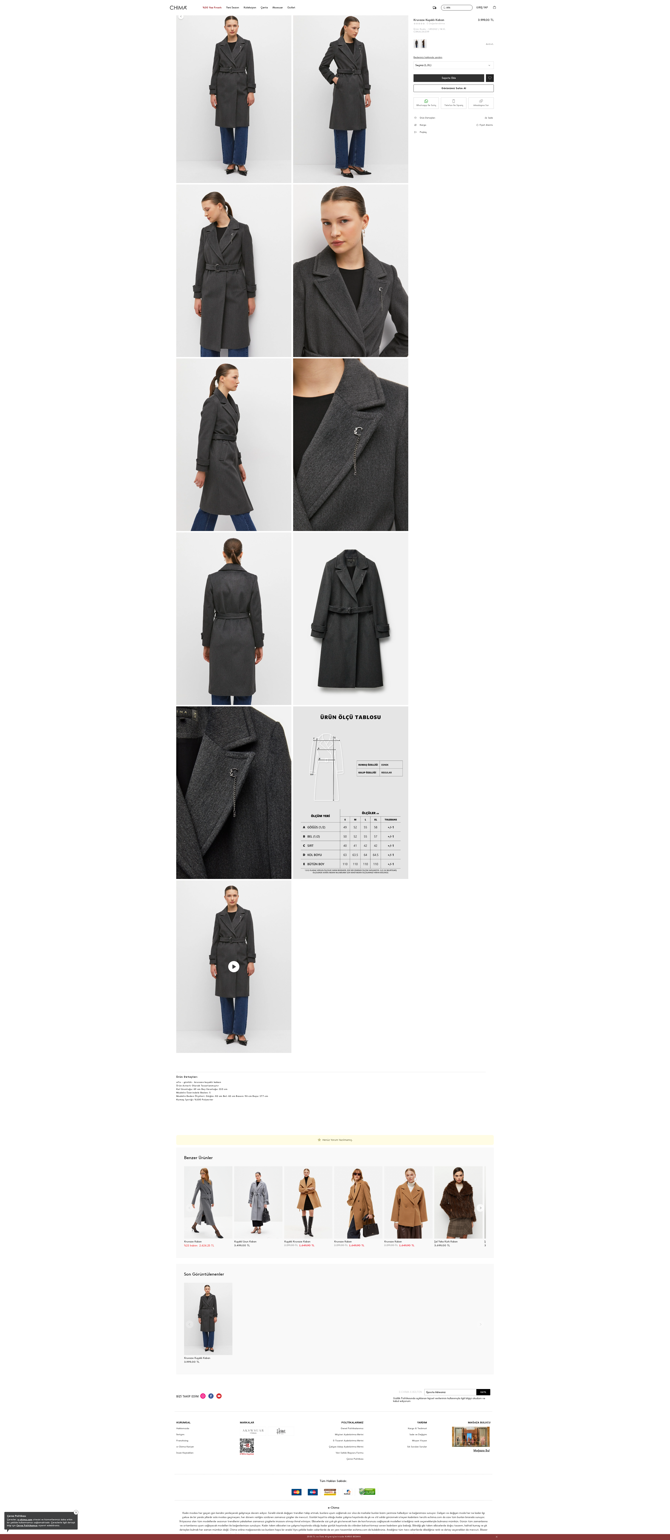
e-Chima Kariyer (185, 1447)
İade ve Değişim (418, 1434)
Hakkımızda (182, 1428)
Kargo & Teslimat (417, 1428)
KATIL (483, 1392)
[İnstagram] (203, 1396)
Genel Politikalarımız (352, 1428)
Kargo (423, 125)
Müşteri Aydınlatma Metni (349, 1434)
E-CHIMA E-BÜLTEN (410, 1392)
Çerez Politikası (355, 1459)
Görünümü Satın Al (453, 88)
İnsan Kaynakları (184, 1453)
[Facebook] (211, 1396)
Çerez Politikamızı (27, 1525)
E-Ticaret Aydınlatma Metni (348, 1440)
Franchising (182, 1440)
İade (490, 117)
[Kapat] (496, 1536)
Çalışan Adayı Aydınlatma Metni (346, 1447)
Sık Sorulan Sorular (417, 1447)
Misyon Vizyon (419, 1440)
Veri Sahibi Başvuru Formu (349, 1453)
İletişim (180, 1434)
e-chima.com (24, 1519)
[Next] (480, 1208)
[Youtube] (219, 1396)
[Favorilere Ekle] (489, 78)
